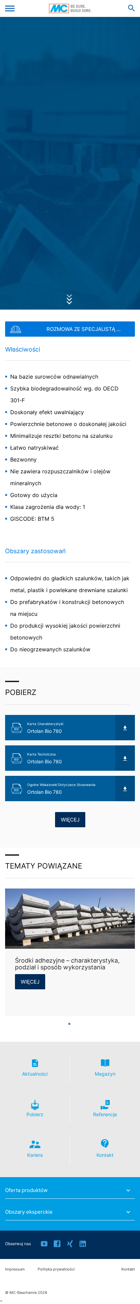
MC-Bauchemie (70, 8)
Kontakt (128, 1269)
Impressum (15, 1269)
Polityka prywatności (56, 1269)
